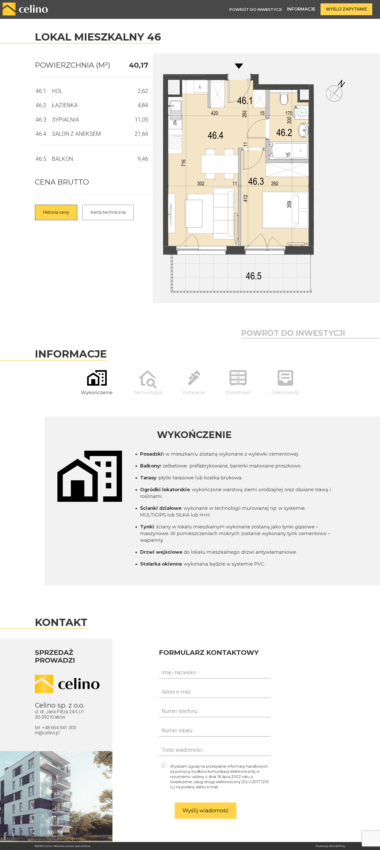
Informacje (301, 9)
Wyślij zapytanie (346, 9)
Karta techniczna (108, 212)
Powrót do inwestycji (255, 9)
